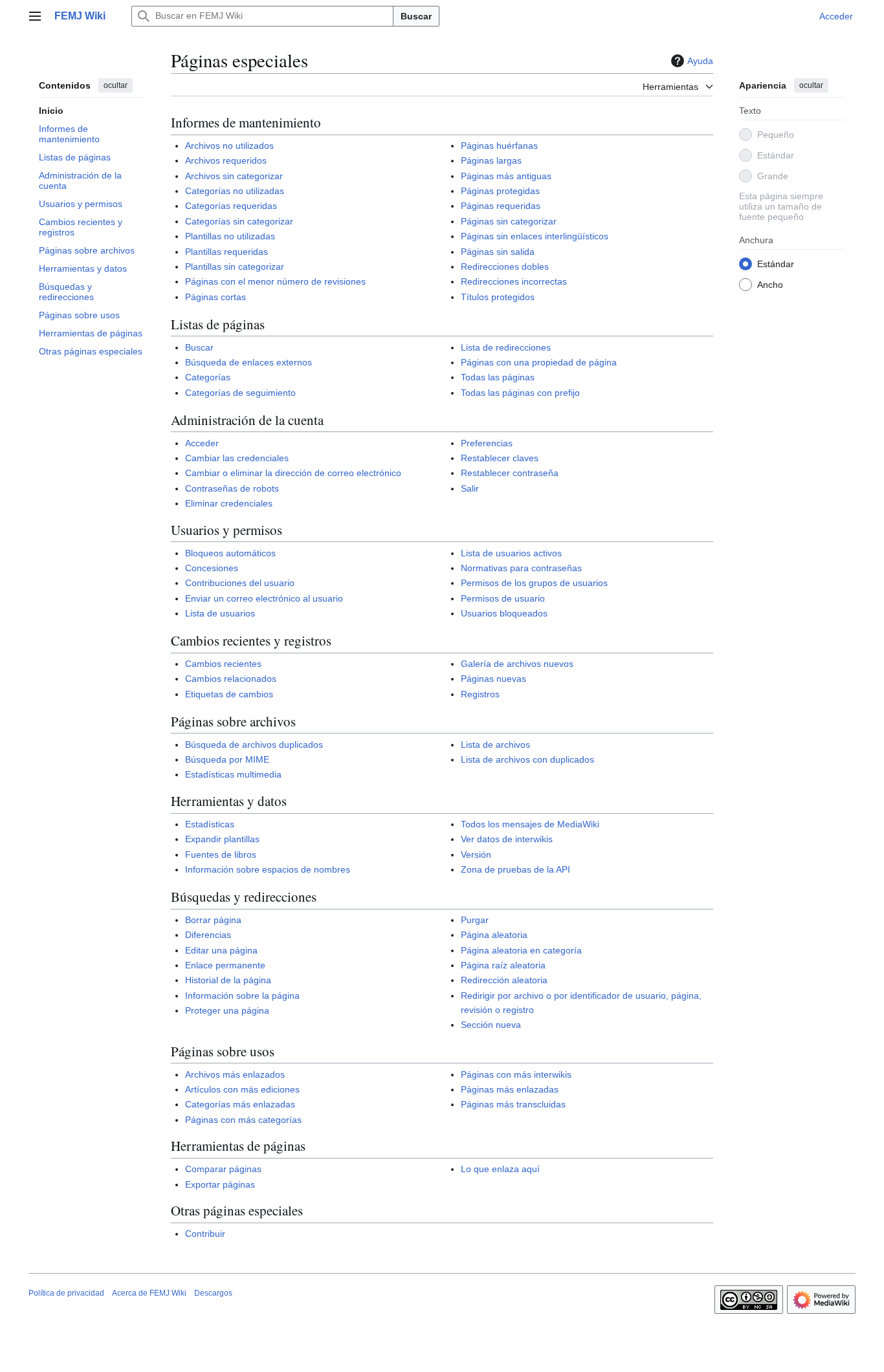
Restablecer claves (499, 458)
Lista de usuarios (220, 613)
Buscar (416, 16)
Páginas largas (491, 160)
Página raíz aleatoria (503, 965)
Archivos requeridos (226, 160)
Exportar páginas (220, 1184)
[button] (35, 16)
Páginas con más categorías (243, 1120)
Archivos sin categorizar (234, 176)
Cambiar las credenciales (237, 458)
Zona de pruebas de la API (515, 869)
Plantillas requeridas (226, 251)
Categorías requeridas (231, 206)
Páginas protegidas (500, 191)
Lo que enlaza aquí (500, 1169)
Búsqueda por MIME (227, 759)
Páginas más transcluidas (513, 1104)
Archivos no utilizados (229, 145)
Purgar (475, 920)
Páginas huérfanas (499, 145)
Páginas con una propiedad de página (539, 362)
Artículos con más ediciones (242, 1089)
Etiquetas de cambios (229, 694)
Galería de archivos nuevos (517, 664)
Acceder (202, 443)
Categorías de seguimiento (240, 392)
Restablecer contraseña (509, 473)
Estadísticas (209, 824)
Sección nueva (491, 1024)
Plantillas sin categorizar (234, 266)
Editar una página (221, 950)
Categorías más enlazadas (240, 1104)
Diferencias (208, 935)
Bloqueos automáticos (230, 553)
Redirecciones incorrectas (514, 281)
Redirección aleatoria (504, 980)
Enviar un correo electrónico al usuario (264, 598)
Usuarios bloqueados (504, 613)
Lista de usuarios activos (511, 553)
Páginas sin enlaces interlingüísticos (534, 236)
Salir (470, 488)
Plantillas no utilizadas (230, 236)
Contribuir (205, 1233)
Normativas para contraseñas (521, 568)
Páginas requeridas (500, 206)
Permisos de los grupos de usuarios (534, 583)
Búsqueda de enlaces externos (248, 362)
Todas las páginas (498, 377)
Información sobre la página (242, 995)
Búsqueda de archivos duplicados (254, 744)
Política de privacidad (66, 1293)
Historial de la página (228, 980)
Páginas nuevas (493, 678)
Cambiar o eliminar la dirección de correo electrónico (293, 473)
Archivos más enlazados (235, 1074)
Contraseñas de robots (232, 488)
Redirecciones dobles (505, 266)
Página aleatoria (494, 935)
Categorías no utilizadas (234, 191)
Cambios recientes (223, 664)
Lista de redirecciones (506, 347)
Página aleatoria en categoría (521, 950)
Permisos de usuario (503, 598)
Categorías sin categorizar (239, 221)
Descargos (213, 1293)
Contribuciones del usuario (239, 583)
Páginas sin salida (498, 251)
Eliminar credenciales (228, 503)
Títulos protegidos (498, 297)
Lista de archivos (495, 744)
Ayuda (700, 61)
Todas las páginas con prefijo (520, 392)
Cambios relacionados (230, 678)
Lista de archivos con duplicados (527, 759)
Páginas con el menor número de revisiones (275, 281)
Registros (480, 694)
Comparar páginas (223, 1169)
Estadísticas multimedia (233, 774)
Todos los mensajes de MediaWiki (530, 824)
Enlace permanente (225, 965)
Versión (476, 854)
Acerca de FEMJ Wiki (149, 1293)
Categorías (207, 377)
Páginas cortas (215, 297)
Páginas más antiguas (506, 176)
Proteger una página (227, 1010)
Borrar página (213, 920)
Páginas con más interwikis (516, 1074)
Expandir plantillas (222, 839)
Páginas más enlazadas (509, 1089)
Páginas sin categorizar (509, 221)
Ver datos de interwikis (507, 839)
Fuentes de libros (220, 854)
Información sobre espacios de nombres (267, 869)
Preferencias (487, 443)
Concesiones (211, 568)
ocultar (115, 85)
